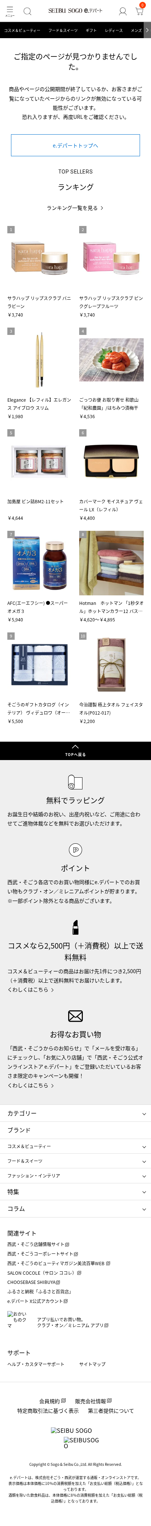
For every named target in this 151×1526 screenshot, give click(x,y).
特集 (13, 1191)
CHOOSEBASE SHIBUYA (31, 1282)
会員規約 (49, 1401)
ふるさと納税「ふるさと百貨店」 (40, 1291)
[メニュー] (10, 11)
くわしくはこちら (27, 989)
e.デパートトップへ (75, 145)
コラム (16, 1208)
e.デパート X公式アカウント (35, 1301)
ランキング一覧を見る (72, 207)
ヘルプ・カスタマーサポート (36, 1364)
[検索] (27, 11)
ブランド (19, 1129)
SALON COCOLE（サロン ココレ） (42, 1273)
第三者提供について (111, 1410)
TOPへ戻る (75, 754)
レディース (114, 30)
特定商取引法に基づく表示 (48, 1410)
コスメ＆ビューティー (22, 30)
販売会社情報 (90, 1401)
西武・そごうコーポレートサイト (40, 1254)
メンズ (136, 30)
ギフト (91, 30)
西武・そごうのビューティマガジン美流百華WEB (56, 1263)
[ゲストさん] (123, 11)
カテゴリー (22, 1113)
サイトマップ (92, 1364)
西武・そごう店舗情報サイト (36, 1244)
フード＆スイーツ (63, 30)
